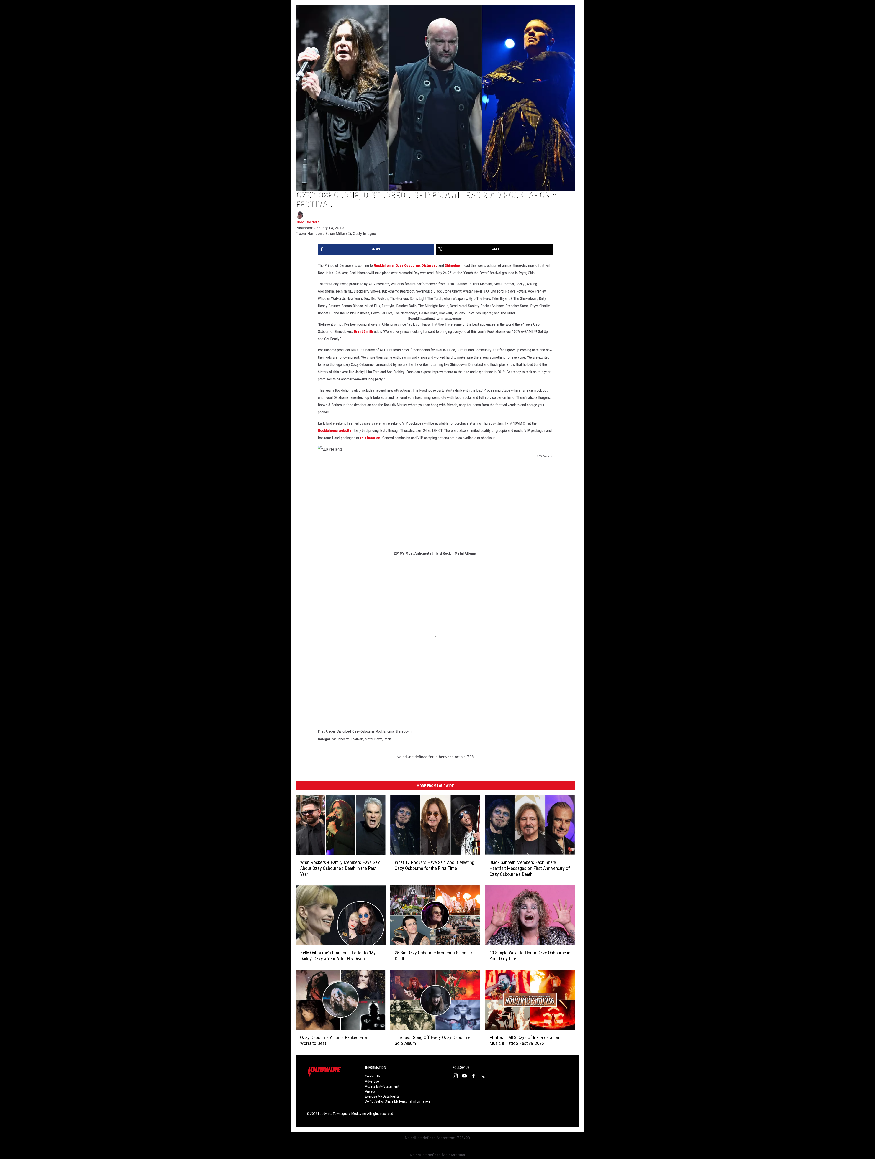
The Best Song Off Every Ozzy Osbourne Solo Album (433, 1040)
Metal (369, 739)
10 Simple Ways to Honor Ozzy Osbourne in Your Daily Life (529, 956)
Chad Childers (307, 222)
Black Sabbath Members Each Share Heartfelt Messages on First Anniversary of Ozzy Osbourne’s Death (529, 868)
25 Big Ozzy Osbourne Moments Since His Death (434, 956)
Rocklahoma (384, 265)
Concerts (343, 739)
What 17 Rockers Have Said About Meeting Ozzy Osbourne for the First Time (434, 865)
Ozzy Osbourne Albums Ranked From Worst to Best (334, 1040)
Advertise (372, 1081)
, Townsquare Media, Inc (348, 1114)
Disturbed (430, 265)
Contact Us (373, 1076)
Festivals (357, 739)
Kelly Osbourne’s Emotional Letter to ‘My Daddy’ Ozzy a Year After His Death (338, 956)
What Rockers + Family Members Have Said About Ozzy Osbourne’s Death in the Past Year (340, 868)
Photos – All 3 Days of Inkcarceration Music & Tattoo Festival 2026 (524, 1040)
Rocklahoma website (334, 430)
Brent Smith (363, 331)
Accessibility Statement (382, 1086)
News (378, 739)
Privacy (370, 1091)
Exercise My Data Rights (382, 1096)
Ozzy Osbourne (408, 265)
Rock (387, 739)
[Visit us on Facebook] (475, 1076)
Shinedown (454, 265)
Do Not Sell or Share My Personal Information (397, 1101)
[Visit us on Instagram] (457, 1076)
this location (370, 438)
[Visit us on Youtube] (466, 1076)
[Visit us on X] (484, 1076)
